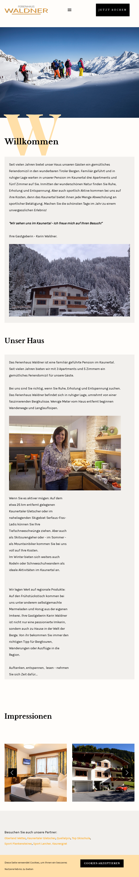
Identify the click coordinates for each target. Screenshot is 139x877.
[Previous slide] (12, 772)
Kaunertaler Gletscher (41, 838)
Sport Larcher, (42, 843)
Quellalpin (63, 838)
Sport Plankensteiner (18, 843)
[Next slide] (126, 772)
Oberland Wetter (15, 838)
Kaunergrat (59, 843)
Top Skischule (81, 838)
